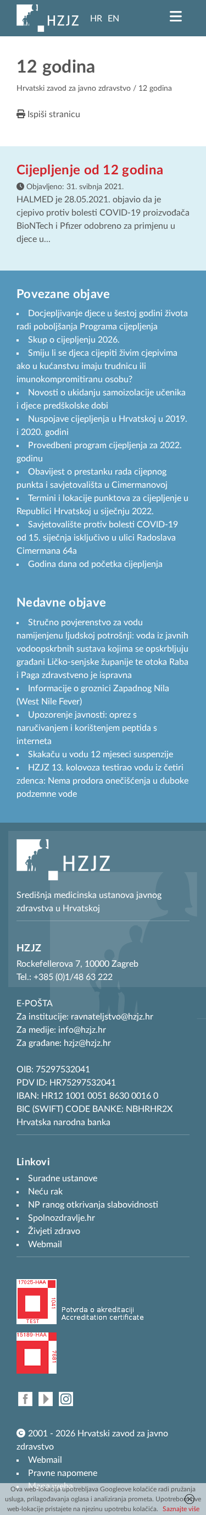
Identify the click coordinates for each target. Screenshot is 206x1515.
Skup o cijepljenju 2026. (74, 339)
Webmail (45, 1460)
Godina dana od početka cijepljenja (95, 564)
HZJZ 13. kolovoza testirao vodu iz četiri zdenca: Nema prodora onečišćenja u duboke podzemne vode (102, 780)
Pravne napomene (62, 1473)
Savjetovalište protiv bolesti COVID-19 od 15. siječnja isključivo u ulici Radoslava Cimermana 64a (97, 537)
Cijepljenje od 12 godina (89, 170)
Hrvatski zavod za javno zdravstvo (73, 88)
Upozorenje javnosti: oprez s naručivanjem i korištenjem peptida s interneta (86, 728)
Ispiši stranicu (52, 114)
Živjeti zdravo (54, 1231)
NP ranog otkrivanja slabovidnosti (93, 1204)
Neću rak (45, 1191)
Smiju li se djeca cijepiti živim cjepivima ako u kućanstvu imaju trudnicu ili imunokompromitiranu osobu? (96, 366)
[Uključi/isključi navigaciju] (176, 16)
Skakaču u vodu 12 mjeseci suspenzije (100, 754)
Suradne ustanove (62, 1178)
